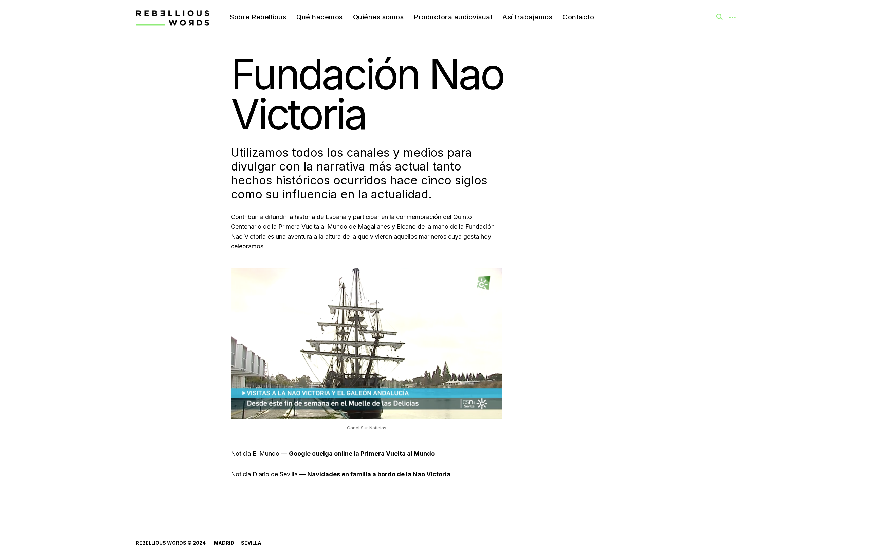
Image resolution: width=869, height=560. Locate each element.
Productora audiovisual (453, 17)
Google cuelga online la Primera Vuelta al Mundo (362, 453)
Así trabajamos (527, 17)
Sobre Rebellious (257, 17)
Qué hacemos (319, 17)
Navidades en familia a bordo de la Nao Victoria (378, 474)
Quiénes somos (378, 17)
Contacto (578, 17)
